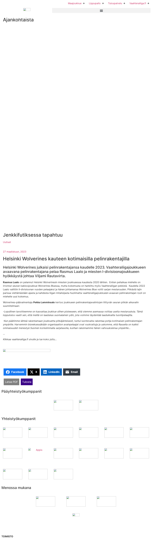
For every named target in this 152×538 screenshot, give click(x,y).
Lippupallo (95, 3)
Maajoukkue (74, 3)
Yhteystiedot (84, 524)
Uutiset (7, 242)
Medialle (82, 533)
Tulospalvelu (115, 3)
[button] (101, 10)
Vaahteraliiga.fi (137, 3)
